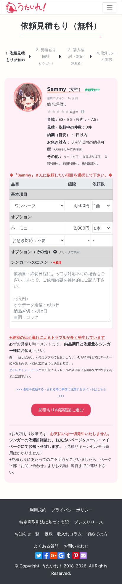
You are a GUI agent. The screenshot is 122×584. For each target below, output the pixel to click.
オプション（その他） (45, 251)
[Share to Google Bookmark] (61, 555)
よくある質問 (46, 545)
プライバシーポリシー (72, 509)
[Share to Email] (83, 555)
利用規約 (38, 509)
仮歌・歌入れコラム (63, 533)
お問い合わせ (76, 545)
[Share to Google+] (53, 555)
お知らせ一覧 (27, 533)
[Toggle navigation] (109, 7)
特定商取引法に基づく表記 (44, 521)
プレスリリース (88, 521)
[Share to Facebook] (46, 555)
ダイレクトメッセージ (24, 370)
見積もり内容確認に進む (61, 409)
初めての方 (97, 533)
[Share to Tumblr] (68, 555)
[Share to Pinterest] (75, 555)
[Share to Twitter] (38, 555)
